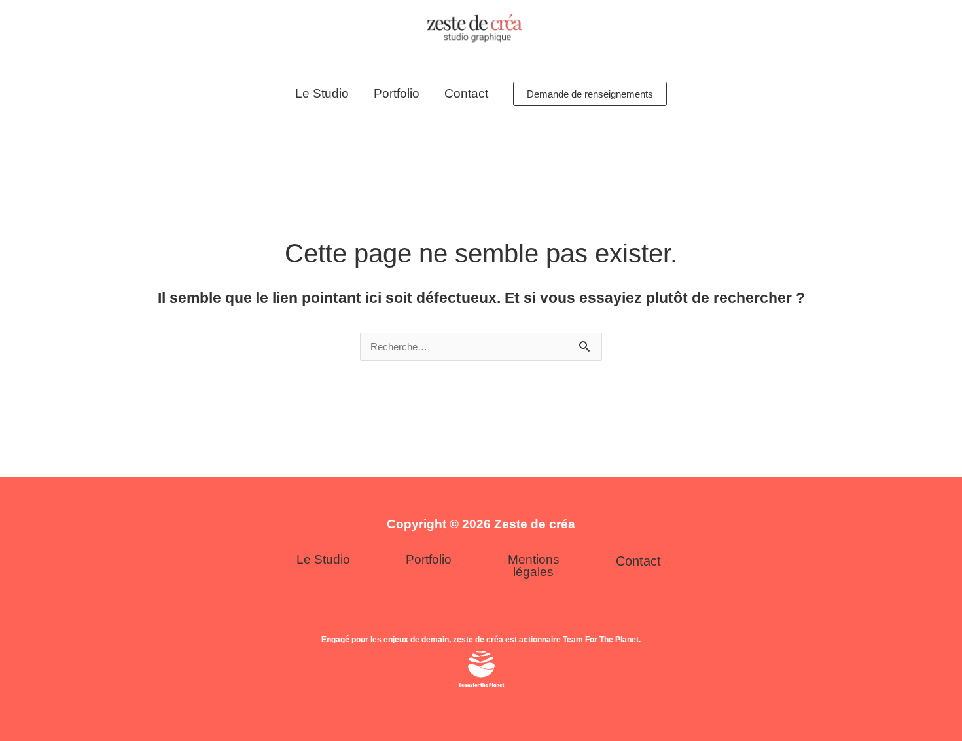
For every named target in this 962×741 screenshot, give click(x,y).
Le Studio (322, 93)
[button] (590, 94)
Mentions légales (534, 565)
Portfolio (396, 93)
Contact (466, 93)
